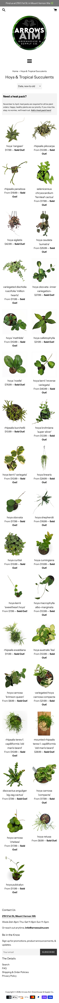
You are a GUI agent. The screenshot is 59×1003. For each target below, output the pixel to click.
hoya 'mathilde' (15, 338)
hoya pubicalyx (14, 884)
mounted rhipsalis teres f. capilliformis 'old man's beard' (44, 744)
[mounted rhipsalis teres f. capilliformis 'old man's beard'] (44, 723)
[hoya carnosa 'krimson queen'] (14, 676)
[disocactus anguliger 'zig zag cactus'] (14, 774)
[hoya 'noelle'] (14, 364)
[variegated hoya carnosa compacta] (44, 676)
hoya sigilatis (14, 240)
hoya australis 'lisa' (44, 650)
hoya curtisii (15, 560)
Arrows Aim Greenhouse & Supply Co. (37, 992)
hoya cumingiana (44, 560)
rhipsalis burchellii (15, 427)
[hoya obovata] (14, 501)
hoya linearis (44, 474)
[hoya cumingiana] (44, 544)
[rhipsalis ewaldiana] (14, 634)
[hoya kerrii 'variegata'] (14, 458)
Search (5, 964)
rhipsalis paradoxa (14, 189)
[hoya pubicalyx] (14, 868)
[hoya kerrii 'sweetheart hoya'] (14, 587)
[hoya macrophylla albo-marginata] (44, 587)
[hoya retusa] (44, 821)
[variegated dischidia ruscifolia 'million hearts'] (14, 271)
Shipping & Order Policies (15, 972)
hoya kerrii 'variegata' (15, 474)
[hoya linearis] (44, 458)
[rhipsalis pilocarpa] (44, 130)
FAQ (4, 968)
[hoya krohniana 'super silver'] (44, 411)
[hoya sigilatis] (14, 224)
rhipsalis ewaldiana (15, 650)
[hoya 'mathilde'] (14, 322)
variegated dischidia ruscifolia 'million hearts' (14, 291)
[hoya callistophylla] (44, 322)
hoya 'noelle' (15, 380)
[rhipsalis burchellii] (14, 411)
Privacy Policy (9, 975)
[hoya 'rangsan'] (14, 130)
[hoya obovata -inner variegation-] (44, 271)
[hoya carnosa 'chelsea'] (14, 821)
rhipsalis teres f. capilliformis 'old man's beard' (14, 744)
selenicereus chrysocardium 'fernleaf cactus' (44, 193)
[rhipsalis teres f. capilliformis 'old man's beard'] (14, 723)
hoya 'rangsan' (14, 146)
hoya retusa (44, 836)
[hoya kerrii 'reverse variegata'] (44, 364)
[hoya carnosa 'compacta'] (44, 774)
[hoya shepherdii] (44, 501)
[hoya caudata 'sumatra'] (44, 224)
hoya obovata (15, 517)
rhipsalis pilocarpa (44, 146)
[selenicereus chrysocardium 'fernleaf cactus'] (44, 173)
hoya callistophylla (44, 338)
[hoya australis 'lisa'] (44, 634)
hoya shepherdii (44, 517)
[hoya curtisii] (14, 544)
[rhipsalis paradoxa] (14, 173)
